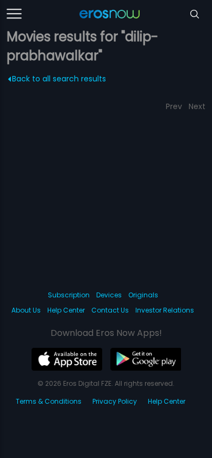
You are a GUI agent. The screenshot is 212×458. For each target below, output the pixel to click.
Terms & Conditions (49, 401)
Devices (109, 295)
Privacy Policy (114, 401)
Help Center (66, 310)
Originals (143, 295)
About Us (26, 310)
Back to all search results (59, 78)
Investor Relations (164, 310)
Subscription (69, 295)
